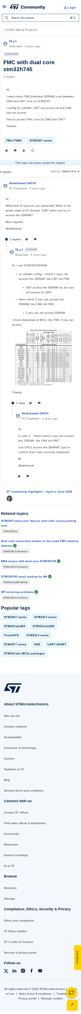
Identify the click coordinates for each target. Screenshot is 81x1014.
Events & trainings (16, 855)
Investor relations (15, 726)
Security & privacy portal (20, 952)
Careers (9, 758)
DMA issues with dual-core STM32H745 (28, 561)
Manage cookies (52, 998)
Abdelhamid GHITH (22, 183)
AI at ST (9, 865)
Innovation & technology (20, 747)
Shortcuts (10, 888)
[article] (40, 211)
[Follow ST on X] (6, 971)
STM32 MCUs (10, 531)
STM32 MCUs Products (21, 29)
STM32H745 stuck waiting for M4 (24, 576)
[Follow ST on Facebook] (31, 971)
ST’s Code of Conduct (18, 941)
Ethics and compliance (19, 920)
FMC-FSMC (14, 140)
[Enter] (6, 18)
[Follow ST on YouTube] (40, 971)
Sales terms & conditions (35, 993)
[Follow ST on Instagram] (23, 971)
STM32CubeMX (14, 626)
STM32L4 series (37, 635)
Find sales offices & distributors (25, 823)
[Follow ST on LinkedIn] (14, 971)
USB (37, 644)
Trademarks (64, 993)
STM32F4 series (45, 617)
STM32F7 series (15, 644)
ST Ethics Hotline (15, 931)
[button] (4, 8)
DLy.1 (13, 41)
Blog (7, 779)
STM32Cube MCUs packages (24, 653)
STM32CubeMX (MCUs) (15, 582)
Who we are (12, 715)
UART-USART (56, 644)
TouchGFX (11, 635)
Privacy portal (27, 998)
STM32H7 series (40, 140)
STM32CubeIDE (43, 626)
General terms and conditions (23, 790)
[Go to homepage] (13, 692)
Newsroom (11, 844)
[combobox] (40, 18)
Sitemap (9, 898)
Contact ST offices (16, 812)
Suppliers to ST (14, 769)
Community (11, 833)
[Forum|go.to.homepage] (27, 7)
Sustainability (13, 737)
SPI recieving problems (17, 592)
